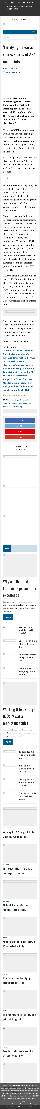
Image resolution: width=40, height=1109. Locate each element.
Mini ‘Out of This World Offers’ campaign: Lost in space (27, 755)
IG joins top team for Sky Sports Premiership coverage (27, 796)
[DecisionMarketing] (20, 19)
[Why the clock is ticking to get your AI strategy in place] (9, 645)
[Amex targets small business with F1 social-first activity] (9, 784)
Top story (7, 901)
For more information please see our (20, 1105)
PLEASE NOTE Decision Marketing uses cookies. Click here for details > (18, 8)
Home (6, 2)
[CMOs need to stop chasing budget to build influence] (9, 673)
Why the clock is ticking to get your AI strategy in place (28, 643)
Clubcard (6, 403)
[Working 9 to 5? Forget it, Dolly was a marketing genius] (20, 699)
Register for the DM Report (26, 2)
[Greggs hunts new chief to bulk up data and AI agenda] (20, 1080)
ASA (27, 400)
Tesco (5, 406)
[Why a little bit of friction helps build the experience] (20, 571)
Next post (18, 449)
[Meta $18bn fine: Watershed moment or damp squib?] (9, 770)
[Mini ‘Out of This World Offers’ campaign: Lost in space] (9, 756)
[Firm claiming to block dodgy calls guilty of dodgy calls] (20, 1007)
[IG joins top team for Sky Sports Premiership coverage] (9, 798)
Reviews (6, 864)
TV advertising (16, 406)
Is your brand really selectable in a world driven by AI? (26, 630)
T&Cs (12, 2)
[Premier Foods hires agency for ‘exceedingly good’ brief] (20, 1044)
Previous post (22, 446)
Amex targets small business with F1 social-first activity (27, 782)
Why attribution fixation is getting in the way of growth (27, 657)
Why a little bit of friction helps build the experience (19, 588)
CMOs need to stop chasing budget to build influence (27, 671)
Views (7, 548)
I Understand (20, 1101)
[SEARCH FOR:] (20, 37)
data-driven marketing (21, 403)
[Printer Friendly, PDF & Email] (14, 395)
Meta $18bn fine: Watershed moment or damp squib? (26, 768)
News (5, 937)
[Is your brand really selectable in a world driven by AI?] (9, 631)
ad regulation (18, 400)
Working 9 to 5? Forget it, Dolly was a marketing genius (20, 716)
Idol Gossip (7, 828)
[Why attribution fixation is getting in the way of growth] (9, 659)
